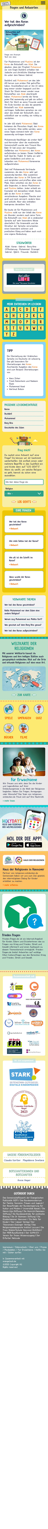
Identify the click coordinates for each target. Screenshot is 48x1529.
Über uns (33, 1247)
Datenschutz (21, 1247)
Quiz (39, 718)
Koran (7, 64)
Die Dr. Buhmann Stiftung (23, 1216)
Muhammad (24, 249)
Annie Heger (24, 1180)
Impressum (8, 1247)
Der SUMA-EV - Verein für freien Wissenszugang (22, 1234)
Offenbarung (11, 249)
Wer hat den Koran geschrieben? (18, 523)
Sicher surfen (14, 1252)
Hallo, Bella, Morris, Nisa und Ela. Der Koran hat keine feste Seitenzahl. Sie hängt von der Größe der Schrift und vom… (13, 545)
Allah (30, 64)
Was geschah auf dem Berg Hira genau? (22, 624)
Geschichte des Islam (14, 427)
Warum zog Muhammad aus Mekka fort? (23, 619)
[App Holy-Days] (24, 828)
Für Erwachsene (25, 1249)
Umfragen (24, 718)
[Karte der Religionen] (24, 678)
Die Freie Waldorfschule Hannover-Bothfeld (23, 1228)
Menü (43, 2)
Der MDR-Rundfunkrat (13, 1232)
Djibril (16, 252)
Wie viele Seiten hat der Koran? (24, 541)
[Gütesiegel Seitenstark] (24, 1077)
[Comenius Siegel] (24, 1104)
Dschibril (34, 252)
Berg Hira (31, 246)
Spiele (9, 718)
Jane (14, 57)
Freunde (25, 252)
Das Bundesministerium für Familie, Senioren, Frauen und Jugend (22, 1201)
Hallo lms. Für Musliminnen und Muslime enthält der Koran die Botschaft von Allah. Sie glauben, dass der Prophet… (13, 528)
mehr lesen (9, 800)
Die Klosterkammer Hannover (21, 1217)
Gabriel (22, 246)
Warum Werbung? (24, 269)
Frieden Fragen (11, 935)
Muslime (29, 61)
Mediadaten (9, 1249)
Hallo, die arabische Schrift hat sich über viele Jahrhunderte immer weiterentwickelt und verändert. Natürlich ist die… (13, 564)
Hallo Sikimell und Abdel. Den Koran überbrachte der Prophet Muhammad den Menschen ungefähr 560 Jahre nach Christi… (13, 583)
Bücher (8, 737)
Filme (23, 737)
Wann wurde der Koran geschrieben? (19, 578)
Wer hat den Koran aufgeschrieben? (21, 630)
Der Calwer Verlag (20, 1222)
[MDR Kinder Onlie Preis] (24, 1130)
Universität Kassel (31, 1208)
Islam (24, 15)
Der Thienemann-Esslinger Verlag (19, 1223)
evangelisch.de (9, 1261)
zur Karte (24, 695)
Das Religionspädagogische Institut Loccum (21, 1226)
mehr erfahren (11, 885)
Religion (9, 488)
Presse (44, 1247)
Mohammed (35, 67)
